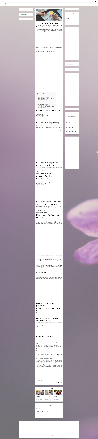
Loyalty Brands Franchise (44, 348)
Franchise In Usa (39, 380)
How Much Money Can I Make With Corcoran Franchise (46, 100)
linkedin (67, 20)
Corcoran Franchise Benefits (42, 96)
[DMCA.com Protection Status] (26, 14)
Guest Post (58, 4)
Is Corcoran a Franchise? (42, 107)
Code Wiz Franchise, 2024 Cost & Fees (43, 411)
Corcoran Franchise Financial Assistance (44, 97)
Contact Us (43, 4)
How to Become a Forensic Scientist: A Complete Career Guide (71, 124)
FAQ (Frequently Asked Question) (43, 104)
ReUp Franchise (43, 315)
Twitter (67, 18)
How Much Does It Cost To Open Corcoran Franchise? (47, 106)
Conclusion (39, 103)
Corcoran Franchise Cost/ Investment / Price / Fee (46, 98)
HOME (38, 4)
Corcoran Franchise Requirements (43, 99)
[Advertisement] (49, 40)
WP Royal (27, 435)
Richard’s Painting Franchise (45, 269)
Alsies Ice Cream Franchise (71, 131)
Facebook (68, 16)
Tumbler (67, 23)
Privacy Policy (51, 4)
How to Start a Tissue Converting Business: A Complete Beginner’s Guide (71, 115)
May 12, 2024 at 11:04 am (39, 409)
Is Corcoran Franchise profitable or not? (45, 105)
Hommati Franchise (43, 212)
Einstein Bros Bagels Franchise (45, 173)
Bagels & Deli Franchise (44, 120)
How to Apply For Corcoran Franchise (44, 101)
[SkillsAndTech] (5, 4)
